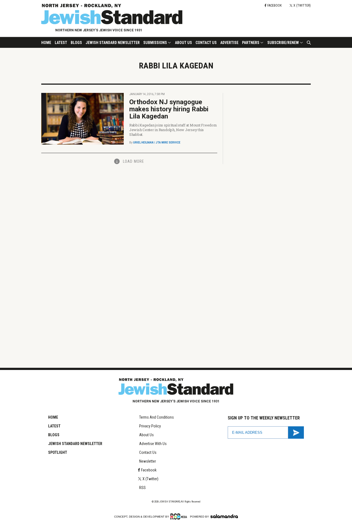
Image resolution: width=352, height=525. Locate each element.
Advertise (229, 42)
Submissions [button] (155, 42)
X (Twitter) (150, 479)
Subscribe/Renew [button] (283, 42)
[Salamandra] (224, 516)
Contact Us (206, 42)
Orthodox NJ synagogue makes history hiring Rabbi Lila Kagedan (168, 109)
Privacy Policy (150, 426)
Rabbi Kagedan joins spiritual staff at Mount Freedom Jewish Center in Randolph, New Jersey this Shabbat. (173, 130)
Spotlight (57, 452)
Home (46, 42)
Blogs (76, 42)
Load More (133, 161)
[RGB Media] (179, 516)
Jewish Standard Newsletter (113, 42)
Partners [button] (250, 42)
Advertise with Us (153, 443)
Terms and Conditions (156, 417)
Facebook (148, 470)
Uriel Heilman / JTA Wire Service (156, 142)
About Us (183, 42)
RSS (142, 487)
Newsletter (147, 461)
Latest (61, 42)
